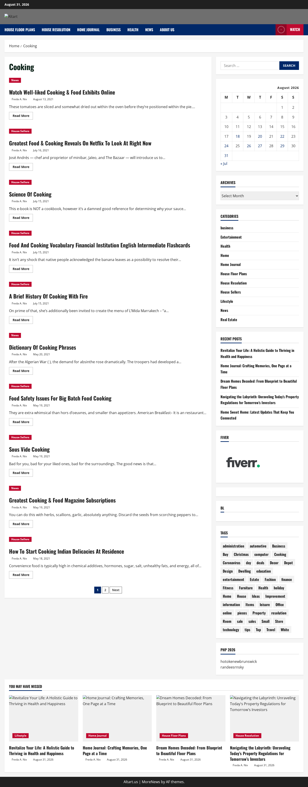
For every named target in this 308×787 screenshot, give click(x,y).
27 (260, 145)
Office (280, 604)
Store (279, 621)
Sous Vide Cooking (29, 449)
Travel (271, 629)
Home (225, 255)
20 (260, 136)
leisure (265, 604)
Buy (225, 554)
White (285, 629)
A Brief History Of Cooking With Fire (48, 296)
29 (282, 145)
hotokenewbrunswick (239, 661)
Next (116, 590)
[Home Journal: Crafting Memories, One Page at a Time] (117, 718)
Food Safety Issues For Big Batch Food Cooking (60, 398)
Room (227, 621)
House (241, 596)
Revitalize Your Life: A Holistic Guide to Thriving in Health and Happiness (41, 750)
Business (278, 546)
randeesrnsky (232, 667)
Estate (254, 579)
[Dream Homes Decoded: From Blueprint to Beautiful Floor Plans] (190, 718)
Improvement (275, 596)
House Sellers (20, 131)
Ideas (256, 596)
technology (231, 629)
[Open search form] (270, 29)
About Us (167, 29)
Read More (23, 116)
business (113, 29)
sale (240, 621)
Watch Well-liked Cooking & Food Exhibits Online (62, 92)
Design (228, 571)
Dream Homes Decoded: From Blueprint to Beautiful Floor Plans (189, 750)
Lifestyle (227, 301)
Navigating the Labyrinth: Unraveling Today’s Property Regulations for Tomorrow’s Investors (260, 753)
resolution (278, 613)
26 (249, 145)
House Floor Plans (20, 29)
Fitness (228, 587)
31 (226, 155)
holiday (279, 587)
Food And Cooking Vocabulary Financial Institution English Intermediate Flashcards (99, 245)
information (231, 604)
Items (250, 604)
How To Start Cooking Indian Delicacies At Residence (66, 551)
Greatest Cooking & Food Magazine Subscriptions (62, 500)
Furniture (246, 587)
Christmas (241, 554)
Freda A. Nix (19, 99)
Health (132, 29)
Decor (274, 562)
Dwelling (244, 571)
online (227, 613)
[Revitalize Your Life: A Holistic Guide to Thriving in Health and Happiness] (43, 718)
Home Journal (88, 29)
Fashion (270, 579)
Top (258, 629)
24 (226, 145)
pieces (242, 613)
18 (238, 136)
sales (252, 621)
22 (282, 136)
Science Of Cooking (30, 194)
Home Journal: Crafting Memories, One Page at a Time (115, 750)
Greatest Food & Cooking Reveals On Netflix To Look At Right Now (80, 143)
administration (233, 546)
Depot (288, 562)
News (149, 29)
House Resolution (56, 29)
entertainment (233, 579)
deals (260, 562)
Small (265, 621)
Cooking (280, 554)
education (263, 571)
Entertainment (231, 237)
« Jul (224, 163)
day (248, 562)
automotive (258, 546)
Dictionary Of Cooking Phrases (42, 347)
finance (286, 579)
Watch (295, 29)
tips (247, 629)
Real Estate (229, 319)
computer (261, 554)
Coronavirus (231, 562)
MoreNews (151, 781)
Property (259, 613)
